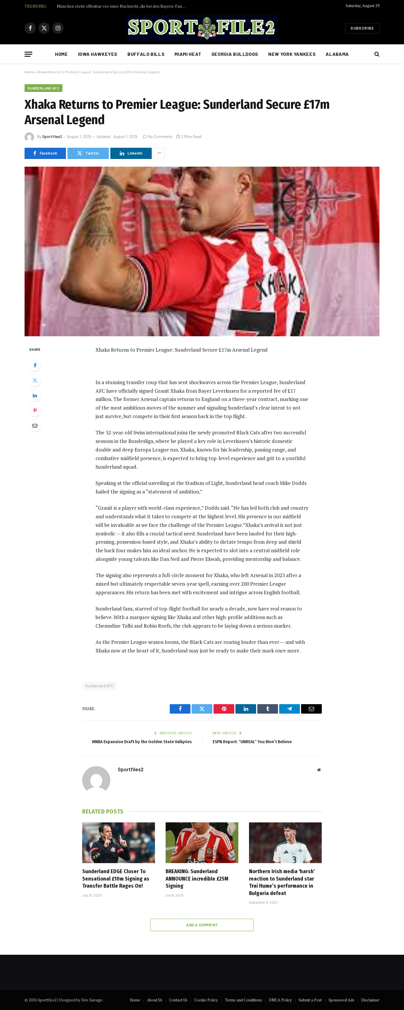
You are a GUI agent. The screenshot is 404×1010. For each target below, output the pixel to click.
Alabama (337, 54)
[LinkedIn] (35, 395)
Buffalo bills (145, 54)
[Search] (376, 54)
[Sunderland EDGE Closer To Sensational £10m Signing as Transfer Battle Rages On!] (118, 842)
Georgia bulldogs (234, 54)
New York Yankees (292, 54)
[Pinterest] (35, 410)
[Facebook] (35, 365)
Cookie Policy (206, 1000)
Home (61, 54)
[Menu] (28, 54)
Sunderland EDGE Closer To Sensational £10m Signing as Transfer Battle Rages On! (115, 878)
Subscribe (362, 28)
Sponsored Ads (341, 1000)
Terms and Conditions (243, 1000)
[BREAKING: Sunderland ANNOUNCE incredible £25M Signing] (202, 842)
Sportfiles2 (52, 136)
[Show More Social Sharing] (159, 153)
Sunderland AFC (43, 88)
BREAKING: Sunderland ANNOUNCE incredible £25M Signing (197, 878)
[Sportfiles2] (202, 28)
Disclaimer (370, 1000)
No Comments (160, 136)
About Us (154, 1000)
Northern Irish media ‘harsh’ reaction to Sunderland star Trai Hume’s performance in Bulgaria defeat (282, 882)
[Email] (35, 425)
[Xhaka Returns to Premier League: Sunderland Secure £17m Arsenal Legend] (202, 251)
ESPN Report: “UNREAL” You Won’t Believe (252, 741)
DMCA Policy (280, 1000)
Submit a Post (310, 1000)
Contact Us (178, 1000)
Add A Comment (202, 925)
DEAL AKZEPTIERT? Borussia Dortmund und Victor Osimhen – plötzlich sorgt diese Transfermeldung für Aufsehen (123, 6)
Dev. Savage (92, 1000)
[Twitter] (35, 380)
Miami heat (187, 54)
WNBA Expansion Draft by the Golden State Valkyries (142, 741)
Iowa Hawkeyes (97, 54)
